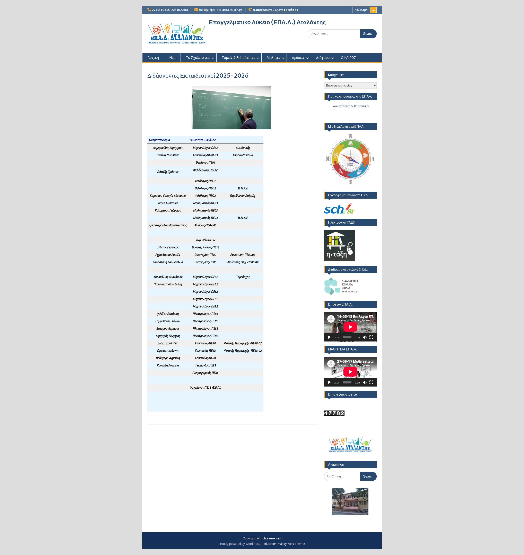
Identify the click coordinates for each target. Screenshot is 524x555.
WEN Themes (296, 544)
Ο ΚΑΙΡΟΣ (348, 57)
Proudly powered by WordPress (239, 544)
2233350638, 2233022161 (170, 10)
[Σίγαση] (365, 337)
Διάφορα (323, 57)
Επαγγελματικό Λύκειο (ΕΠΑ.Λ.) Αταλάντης (267, 22)
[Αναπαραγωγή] (329, 337)
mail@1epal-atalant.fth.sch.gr (220, 10)
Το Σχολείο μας (198, 57)
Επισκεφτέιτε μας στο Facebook (276, 10)
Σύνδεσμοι (361, 10)
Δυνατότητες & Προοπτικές (346, 106)
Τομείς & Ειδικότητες (238, 57)
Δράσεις (298, 57)
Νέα (172, 57)
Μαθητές (273, 57)
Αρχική (153, 57)
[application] (350, 327)
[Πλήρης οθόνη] (371, 337)
